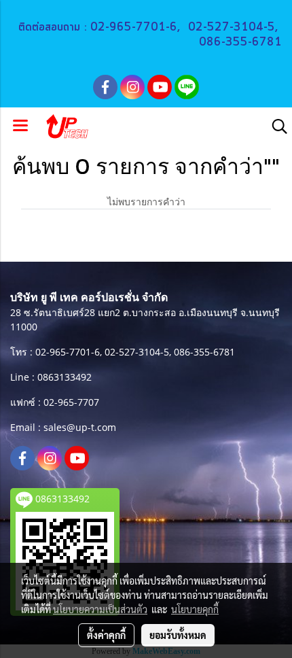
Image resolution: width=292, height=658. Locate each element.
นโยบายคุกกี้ (195, 609)
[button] (275, 126)
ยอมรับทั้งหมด (177, 635)
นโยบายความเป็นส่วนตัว (100, 609)
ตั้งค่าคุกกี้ (106, 635)
